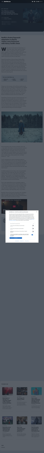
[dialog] (22, 226)
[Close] (37, 212)
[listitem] (22, 223)
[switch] (33, 225)
